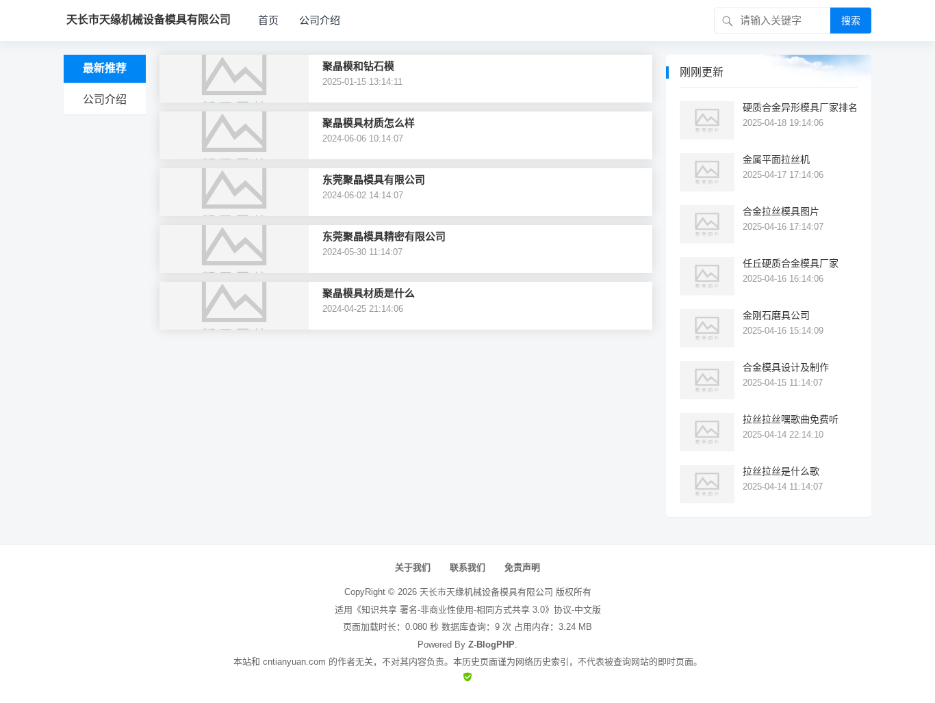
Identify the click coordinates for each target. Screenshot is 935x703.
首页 (268, 20)
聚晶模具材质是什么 (368, 293)
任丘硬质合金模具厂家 (790, 263)
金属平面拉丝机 (776, 159)
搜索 (850, 20)
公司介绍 (319, 20)
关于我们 (413, 567)
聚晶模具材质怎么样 (368, 123)
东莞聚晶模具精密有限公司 (384, 236)
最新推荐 (105, 68)
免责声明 (522, 567)
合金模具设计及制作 (786, 367)
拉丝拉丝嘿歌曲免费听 (790, 419)
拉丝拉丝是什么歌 (781, 471)
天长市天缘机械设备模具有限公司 (486, 592)
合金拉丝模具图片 (781, 211)
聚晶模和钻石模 (358, 66)
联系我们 (467, 567)
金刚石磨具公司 (776, 315)
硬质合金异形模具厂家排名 (800, 107)
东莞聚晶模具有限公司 (373, 179)
